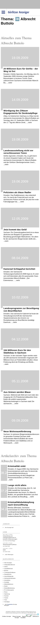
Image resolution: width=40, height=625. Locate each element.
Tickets (6, 597)
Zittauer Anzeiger (16, 616)
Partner (18, 611)
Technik (6, 595)
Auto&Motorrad (8, 568)
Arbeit (5, 566)
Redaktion (8, 611)
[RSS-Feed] (28, 614)
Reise (5, 592)
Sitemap (24, 612)
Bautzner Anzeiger (26, 616)
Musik (5, 586)
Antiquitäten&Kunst (9, 564)
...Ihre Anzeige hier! (9, 527)
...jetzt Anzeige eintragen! (10, 604)
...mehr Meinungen (8, 554)
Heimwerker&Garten (10, 578)
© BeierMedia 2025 (31, 612)
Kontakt (23, 611)
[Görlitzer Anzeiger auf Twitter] (38, 614)
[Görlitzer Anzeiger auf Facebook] (33, 614)
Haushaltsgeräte (8, 576)
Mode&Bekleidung (9, 588)
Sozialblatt (22, 617)
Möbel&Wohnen (8, 584)
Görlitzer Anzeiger (6, 616)
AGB (27, 611)
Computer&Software (9, 572)
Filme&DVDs (7, 574)
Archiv (19, 612)
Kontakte (6, 582)
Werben (14, 611)
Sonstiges (7, 601)
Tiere (5, 599)
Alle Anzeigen (8, 562)
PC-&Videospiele (9, 590)
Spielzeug (7, 593)
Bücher (6, 570)
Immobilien (7, 580)
